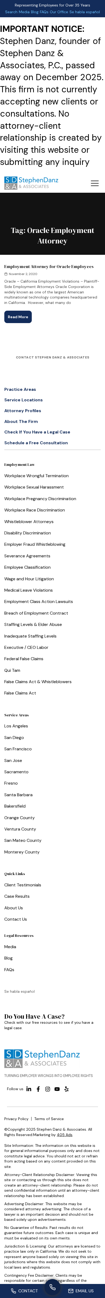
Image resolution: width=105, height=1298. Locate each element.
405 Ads (64, 1134)
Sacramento (16, 772)
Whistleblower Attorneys (29, 521)
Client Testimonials (22, 885)
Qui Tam (12, 670)
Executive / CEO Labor (26, 647)
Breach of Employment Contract (36, 613)
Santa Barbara (18, 795)
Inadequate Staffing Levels (30, 636)
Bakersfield (15, 806)
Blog (34, 11)
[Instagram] (47, 1089)
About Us (13, 908)
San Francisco (18, 749)
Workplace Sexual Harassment (34, 487)
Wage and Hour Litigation (29, 579)
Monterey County (22, 852)
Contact (28, 1291)
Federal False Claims (23, 659)
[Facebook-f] (38, 1089)
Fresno (11, 783)
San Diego (14, 737)
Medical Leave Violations (28, 590)
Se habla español (84, 11)
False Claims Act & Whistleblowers (38, 681)
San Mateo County (22, 840)
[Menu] (95, 183)
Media (24, 11)
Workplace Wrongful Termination (36, 476)
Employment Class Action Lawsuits (38, 601)
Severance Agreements (27, 556)
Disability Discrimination (27, 533)
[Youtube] (57, 1089)
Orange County (19, 818)
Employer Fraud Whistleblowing (34, 544)
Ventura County (20, 829)
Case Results (17, 896)
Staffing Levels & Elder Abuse (33, 624)
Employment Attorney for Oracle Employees (49, 266)
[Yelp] (66, 1089)
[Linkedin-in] (29, 1089)
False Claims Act (20, 693)
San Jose (13, 760)
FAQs (44, 11)
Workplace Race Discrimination (34, 510)
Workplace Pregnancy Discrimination (40, 498)
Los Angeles (16, 726)
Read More (20, 315)
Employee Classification (27, 567)
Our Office (59, 11)
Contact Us (15, 919)
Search (11, 11)
